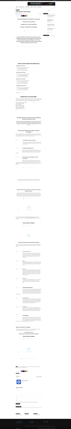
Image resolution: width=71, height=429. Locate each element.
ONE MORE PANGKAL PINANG (36, 414)
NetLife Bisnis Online (19, 422)
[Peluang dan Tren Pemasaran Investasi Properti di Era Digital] (45, 25)
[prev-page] (16, 416)
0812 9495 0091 (29, 235)
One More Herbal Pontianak (31, 366)
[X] (23, 16)
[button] (54, 7)
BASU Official (32, 422)
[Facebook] (52, 0)
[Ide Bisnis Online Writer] (19, 382)
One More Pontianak (18, 367)
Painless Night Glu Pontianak (24, 367)
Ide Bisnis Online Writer (25, 380)
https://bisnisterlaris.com (24, 381)
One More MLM (22, 92)
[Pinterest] (25, 16)
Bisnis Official (32, 421)
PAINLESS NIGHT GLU (27, 251)
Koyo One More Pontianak (24, 366)
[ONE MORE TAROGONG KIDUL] (20, 411)
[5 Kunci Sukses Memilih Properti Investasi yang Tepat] (45, 29)
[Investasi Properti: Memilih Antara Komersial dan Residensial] (45, 16)
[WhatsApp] (53, 0)
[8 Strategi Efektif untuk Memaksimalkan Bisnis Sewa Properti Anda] (45, 20)
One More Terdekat (17, 373)
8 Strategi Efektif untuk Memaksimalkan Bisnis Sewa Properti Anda (50, 20)
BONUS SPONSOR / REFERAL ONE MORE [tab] (21, 102)
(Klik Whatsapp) (29, 236)
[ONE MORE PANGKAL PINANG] (37, 411)
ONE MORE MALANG (27, 414)
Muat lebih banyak (49, 32)
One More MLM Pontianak (37, 366)
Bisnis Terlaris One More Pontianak (37, 59)
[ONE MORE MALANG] (29, 411)
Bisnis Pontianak (19, 366)
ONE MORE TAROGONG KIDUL (19, 414)
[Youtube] (54, 0)
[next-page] (17, 416)
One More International (19, 421)
